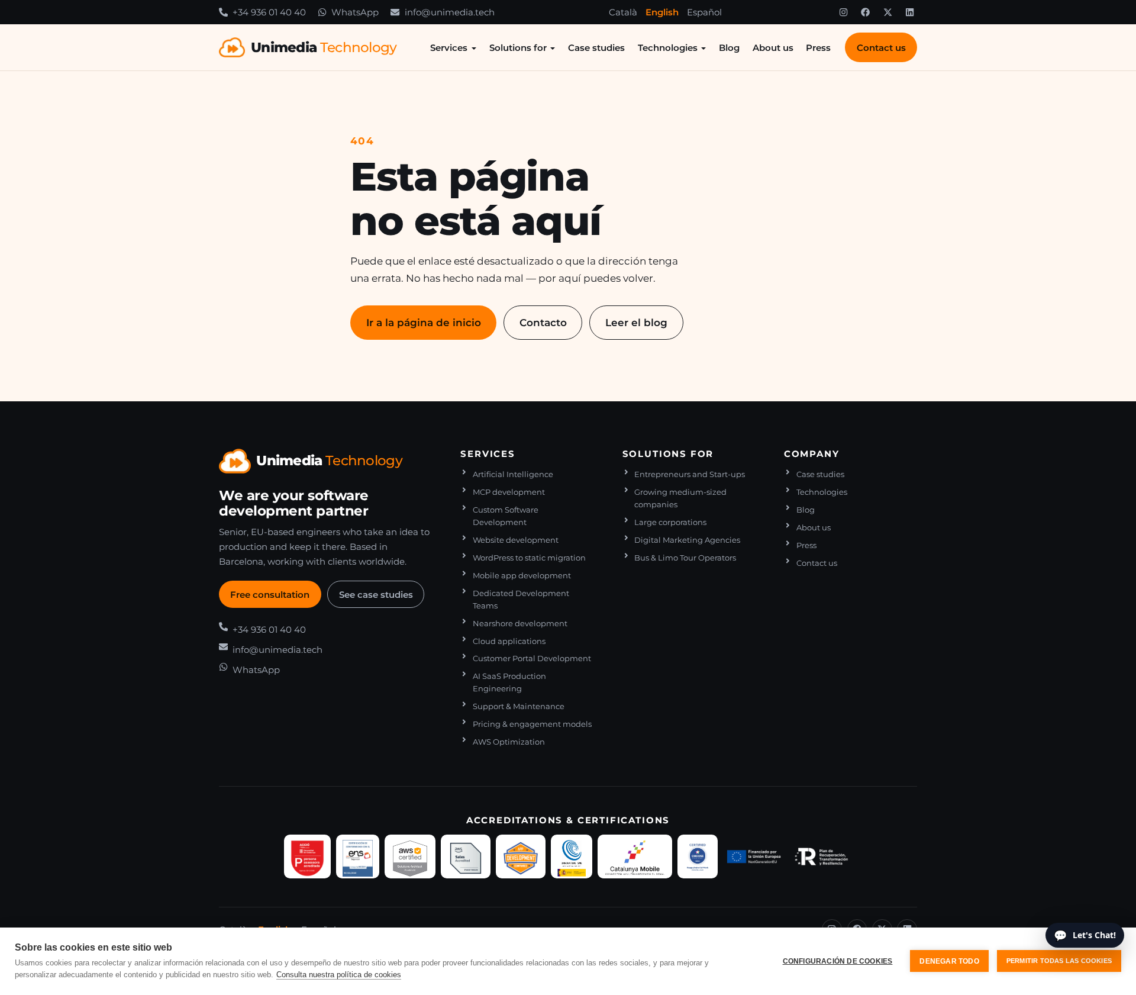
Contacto (543, 322)
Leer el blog (636, 322)
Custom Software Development (505, 516)
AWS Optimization (509, 742)
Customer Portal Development (532, 658)
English (662, 12)
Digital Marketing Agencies (687, 540)
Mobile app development (522, 575)
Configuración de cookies (838, 961)
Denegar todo (949, 961)
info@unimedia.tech (277, 649)
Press (818, 47)
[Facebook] (866, 12)
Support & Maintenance (518, 706)
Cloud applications (509, 641)
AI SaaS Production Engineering (509, 682)
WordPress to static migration (529, 557)
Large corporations (670, 522)
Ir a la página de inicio (423, 322)
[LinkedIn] (910, 12)
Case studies (596, 47)
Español (704, 12)
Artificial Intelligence (513, 474)
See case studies (376, 594)
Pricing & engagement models (532, 724)
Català (623, 12)
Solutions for (518, 47)
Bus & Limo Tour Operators (685, 557)
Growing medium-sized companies (680, 498)
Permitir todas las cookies (1059, 960)
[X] (887, 12)
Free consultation (269, 594)
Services (448, 47)
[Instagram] (843, 12)
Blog (729, 47)
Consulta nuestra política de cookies (338, 974)
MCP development (509, 492)
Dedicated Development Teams (521, 599)
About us (773, 47)
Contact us (881, 47)
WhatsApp (256, 669)
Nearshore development (520, 623)
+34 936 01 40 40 (269, 629)
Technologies (668, 47)
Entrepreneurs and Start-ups (689, 474)
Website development (516, 540)
